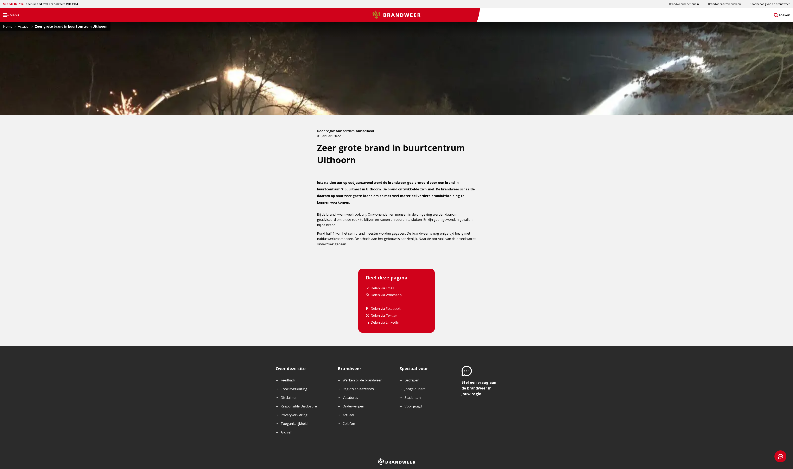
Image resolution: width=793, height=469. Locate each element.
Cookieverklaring (294, 389)
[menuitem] (684, 4)
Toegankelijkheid (294, 423)
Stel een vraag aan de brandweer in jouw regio (479, 388)
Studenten (413, 397)
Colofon (349, 423)
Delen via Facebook (385, 308)
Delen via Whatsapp (386, 294)
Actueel (348, 415)
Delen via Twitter (383, 315)
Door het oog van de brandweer (770, 4)
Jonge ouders (415, 389)
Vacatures (350, 397)
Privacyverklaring (294, 415)
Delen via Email (382, 288)
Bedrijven (412, 380)
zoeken (785, 16)
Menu (9, 15)
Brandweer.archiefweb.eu (724, 4)
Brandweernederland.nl (684, 4)
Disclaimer (289, 397)
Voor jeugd (413, 406)
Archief (286, 432)
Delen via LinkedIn (384, 322)
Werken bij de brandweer (362, 380)
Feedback (288, 380)
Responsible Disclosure (299, 406)
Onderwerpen (353, 406)
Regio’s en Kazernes (358, 389)
